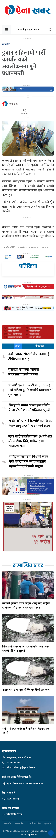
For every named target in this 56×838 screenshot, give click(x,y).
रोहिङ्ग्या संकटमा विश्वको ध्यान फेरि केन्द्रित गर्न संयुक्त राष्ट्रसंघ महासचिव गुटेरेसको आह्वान (28, 461)
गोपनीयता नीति (34, 823)
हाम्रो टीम (7, 823)
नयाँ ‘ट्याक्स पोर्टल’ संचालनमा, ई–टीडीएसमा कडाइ (29, 356)
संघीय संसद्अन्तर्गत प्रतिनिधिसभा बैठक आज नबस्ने (25, 730)
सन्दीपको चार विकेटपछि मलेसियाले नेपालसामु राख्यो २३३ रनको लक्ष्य (31, 423)
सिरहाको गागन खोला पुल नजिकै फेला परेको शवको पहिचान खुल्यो (29, 408)
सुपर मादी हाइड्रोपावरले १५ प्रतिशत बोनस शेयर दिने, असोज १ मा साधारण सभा (30, 441)
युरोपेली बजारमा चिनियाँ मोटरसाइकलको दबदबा (23, 372)
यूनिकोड (47, 823)
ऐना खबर (13, 104)
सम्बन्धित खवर (28, 565)
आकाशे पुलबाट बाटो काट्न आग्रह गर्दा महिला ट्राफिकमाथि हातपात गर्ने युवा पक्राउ (30, 390)
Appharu (32, 835)
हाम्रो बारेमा (19, 823)
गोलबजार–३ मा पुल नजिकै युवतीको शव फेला (26, 689)
